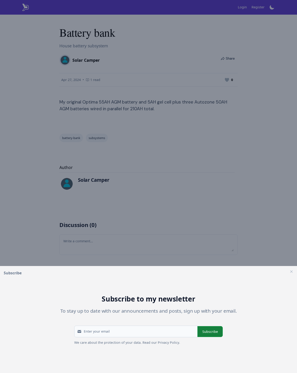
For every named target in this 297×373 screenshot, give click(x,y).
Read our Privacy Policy (160, 342)
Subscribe (210, 331)
